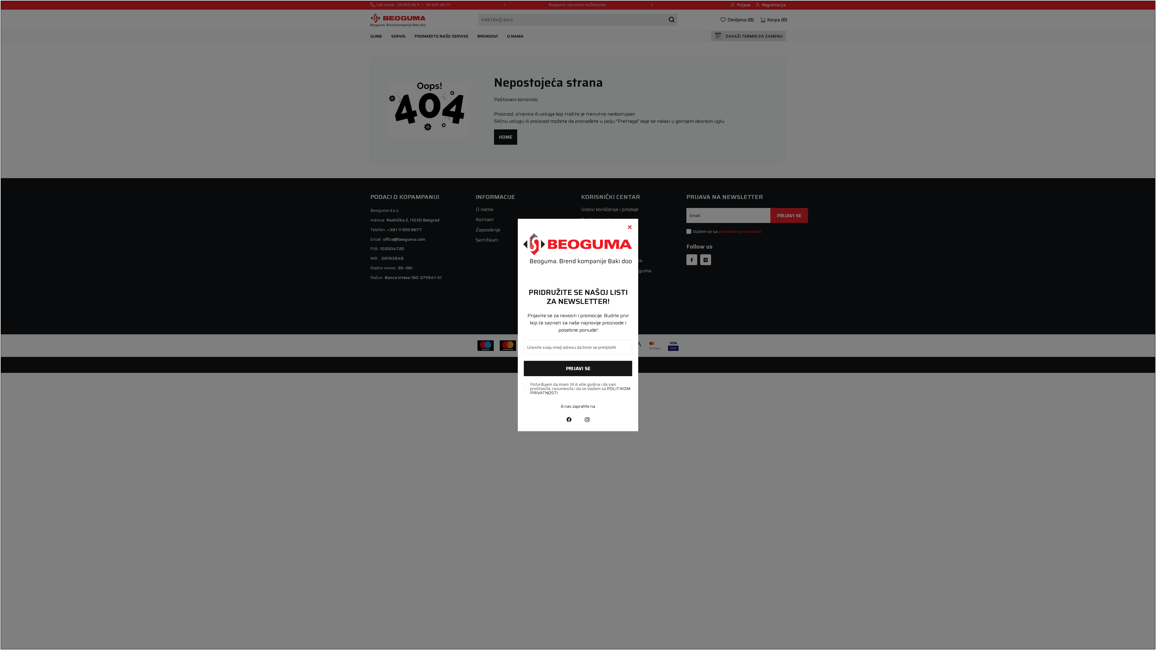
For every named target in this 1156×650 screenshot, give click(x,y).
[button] (630, 227)
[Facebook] (569, 419)
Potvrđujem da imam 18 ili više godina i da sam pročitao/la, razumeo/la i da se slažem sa (580, 388)
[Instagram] (587, 419)
